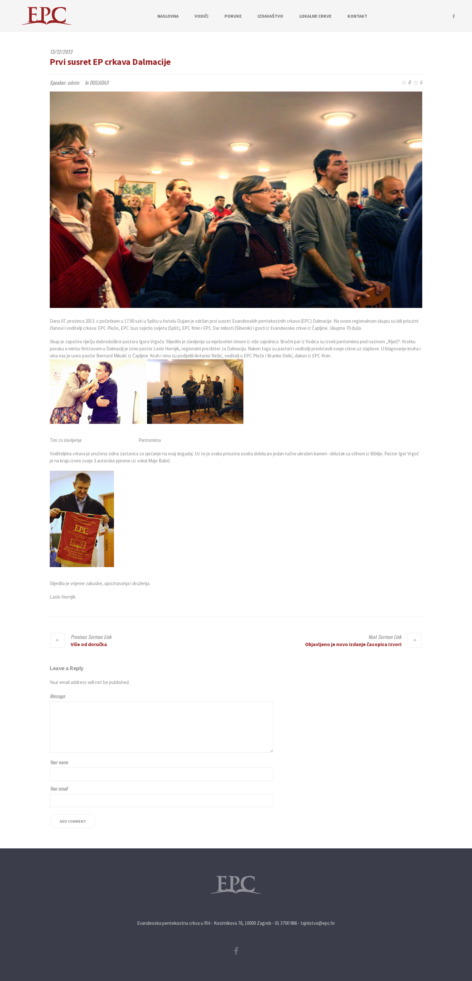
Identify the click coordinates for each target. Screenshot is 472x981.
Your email (58, 788)
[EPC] (236, 884)
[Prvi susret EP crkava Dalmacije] (236, 200)
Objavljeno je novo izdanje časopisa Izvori (353, 644)
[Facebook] (453, 16)
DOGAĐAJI (99, 82)
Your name (59, 762)
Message (57, 695)
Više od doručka (89, 644)
